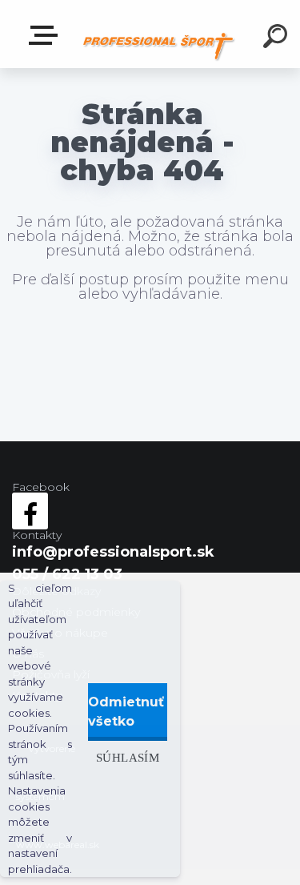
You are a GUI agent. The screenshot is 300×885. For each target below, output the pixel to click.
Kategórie (46, 36)
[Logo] (158, 46)
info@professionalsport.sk (113, 552)
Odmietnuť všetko (126, 711)
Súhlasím (127, 757)
